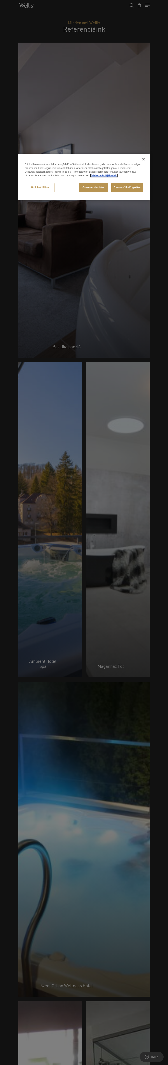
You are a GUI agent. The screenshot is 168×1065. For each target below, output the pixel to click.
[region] (84, 177)
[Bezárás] (143, 159)
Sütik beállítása (39, 187)
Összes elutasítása (93, 187)
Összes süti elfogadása (127, 187)
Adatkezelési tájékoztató (104, 175)
